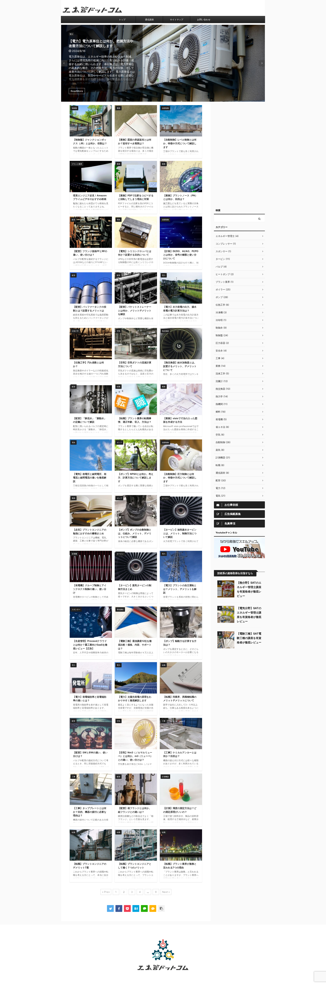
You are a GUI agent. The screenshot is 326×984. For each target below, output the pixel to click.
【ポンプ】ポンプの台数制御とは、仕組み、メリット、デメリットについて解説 (134, 533)
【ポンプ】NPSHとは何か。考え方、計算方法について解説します (135, 477)
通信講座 (149, 19)
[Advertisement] (239, 154)
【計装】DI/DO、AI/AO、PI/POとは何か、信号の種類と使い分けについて (180, 255)
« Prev (106, 892)
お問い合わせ (203, 19)
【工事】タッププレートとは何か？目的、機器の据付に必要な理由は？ (89, 812)
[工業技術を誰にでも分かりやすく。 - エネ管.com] (135, 908)
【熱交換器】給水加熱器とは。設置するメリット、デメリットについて (179, 366)
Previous (64, 63)
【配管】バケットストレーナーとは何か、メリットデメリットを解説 (134, 310)
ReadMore (77, 91)
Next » (166, 892)
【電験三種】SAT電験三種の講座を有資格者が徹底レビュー (249, 638)
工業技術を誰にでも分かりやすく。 (163, 975)
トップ (122, 19)
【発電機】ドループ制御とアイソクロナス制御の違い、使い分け (89, 589)
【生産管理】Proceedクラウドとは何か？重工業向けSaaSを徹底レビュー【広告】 (90, 644)
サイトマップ (176, 19)
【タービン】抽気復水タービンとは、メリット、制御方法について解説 (179, 533)
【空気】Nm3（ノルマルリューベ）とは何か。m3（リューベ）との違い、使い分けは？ (135, 756)
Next (262, 63)
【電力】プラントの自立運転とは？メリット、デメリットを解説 (179, 589)
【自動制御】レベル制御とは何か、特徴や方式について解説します (179, 143)
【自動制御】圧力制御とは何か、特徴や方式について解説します (179, 477)
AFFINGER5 (180, 979)
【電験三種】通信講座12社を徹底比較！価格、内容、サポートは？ (135, 644)
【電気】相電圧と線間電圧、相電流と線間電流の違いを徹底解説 (89, 477)
